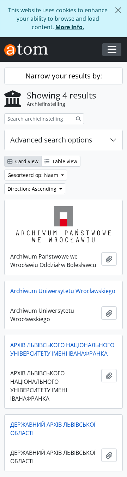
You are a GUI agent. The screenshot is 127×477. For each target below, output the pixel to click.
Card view (26, 161)
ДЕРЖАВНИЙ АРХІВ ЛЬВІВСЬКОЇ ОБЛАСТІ (52, 429)
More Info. (69, 27)
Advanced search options (51, 140)
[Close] (118, 10)
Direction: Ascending (32, 188)
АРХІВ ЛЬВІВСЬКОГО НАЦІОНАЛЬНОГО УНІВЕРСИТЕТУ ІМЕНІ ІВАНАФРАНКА (62, 349)
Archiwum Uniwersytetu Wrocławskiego (62, 291)
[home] (29, 50)
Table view (64, 161)
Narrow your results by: (63, 76)
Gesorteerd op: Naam (33, 175)
